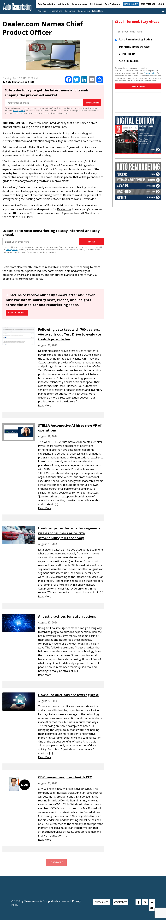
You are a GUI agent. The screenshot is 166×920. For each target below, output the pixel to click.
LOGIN (161, 4)
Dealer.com (64, 209)
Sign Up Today (17, 312)
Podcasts (42, 11)
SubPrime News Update (134, 46)
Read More (44, 405)
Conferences (84, 11)
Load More (56, 862)
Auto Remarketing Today (135, 39)
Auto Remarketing (46, 4)
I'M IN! (91, 241)
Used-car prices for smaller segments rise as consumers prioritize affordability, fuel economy (69, 533)
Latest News (97, 11)
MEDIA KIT (101, 902)
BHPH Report (96, 4)
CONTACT (120, 902)
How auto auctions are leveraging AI (68, 695)
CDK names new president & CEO (65, 777)
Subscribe (92, 102)
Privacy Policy (19, 110)
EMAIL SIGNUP (131, 4)
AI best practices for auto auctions (67, 616)
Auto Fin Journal (112, 4)
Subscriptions (55, 11)
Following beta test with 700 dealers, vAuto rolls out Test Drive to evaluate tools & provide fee (69, 334)
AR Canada (63, 4)
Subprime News (79, 4)
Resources (70, 11)
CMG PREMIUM (148, 4)
